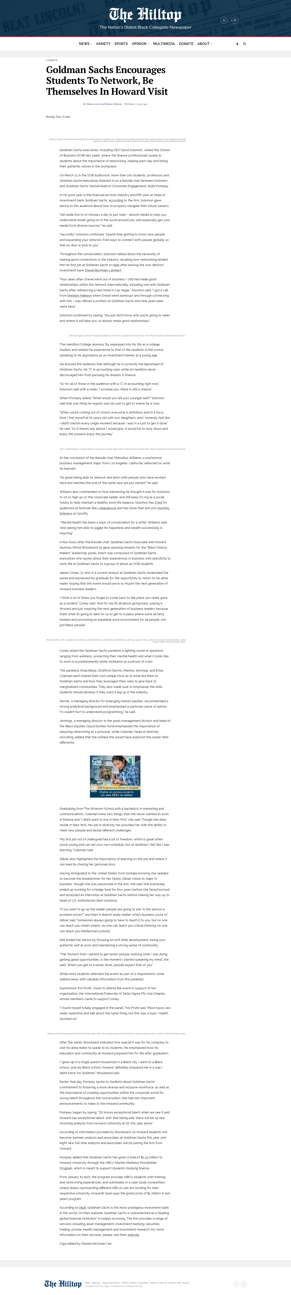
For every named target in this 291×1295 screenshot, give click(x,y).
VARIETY (103, 44)
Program (66, 1168)
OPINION (139, 44)
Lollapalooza (107, 508)
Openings (96, 1282)
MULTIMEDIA (164, 44)
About (87, 1282)
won (116, 1193)
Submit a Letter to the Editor (135, 1282)
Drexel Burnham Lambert (103, 270)
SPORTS (121, 44)
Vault (82, 1207)
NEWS (84, 44)
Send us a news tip (158, 1282)
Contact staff (175, 1282)
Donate (185, 1282)
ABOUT (204, 44)
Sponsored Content (111, 1282)
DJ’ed (158, 502)
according (116, 200)
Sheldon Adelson (79, 295)
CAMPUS (52, 60)
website (133, 1235)
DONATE (186, 44)
